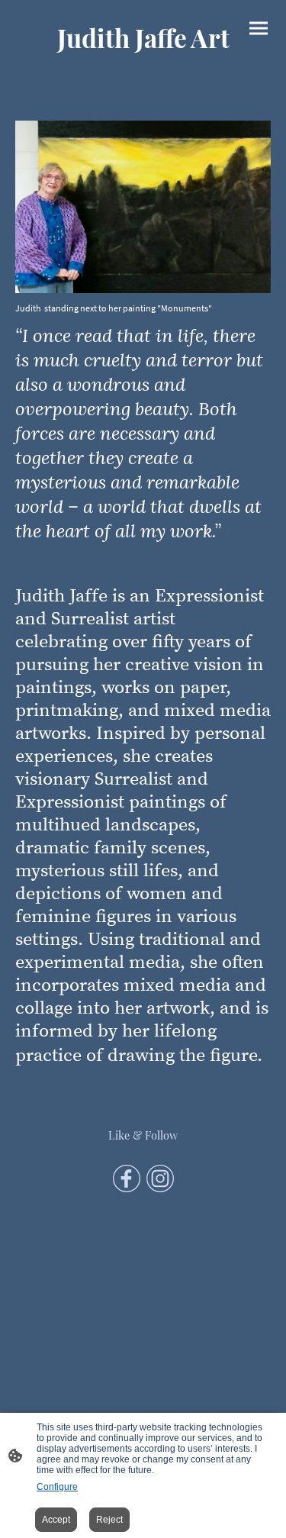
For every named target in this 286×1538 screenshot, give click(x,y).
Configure (57, 1487)
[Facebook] (126, 1178)
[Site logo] (143, 65)
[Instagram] (160, 1178)
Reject (109, 1519)
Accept (56, 1519)
